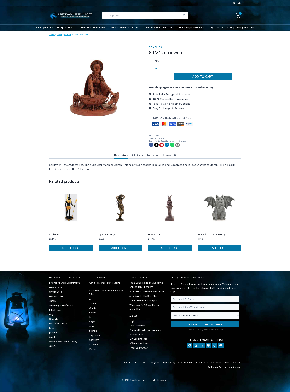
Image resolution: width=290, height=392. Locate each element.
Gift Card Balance (138, 338)
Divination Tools (57, 296)
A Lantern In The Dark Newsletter (147, 291)
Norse (175, 141)
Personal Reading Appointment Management (145, 332)
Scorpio (93, 330)
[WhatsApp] (172, 145)
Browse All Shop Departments (65, 282)
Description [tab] (121, 155)
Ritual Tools (55, 309)
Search (185, 15)
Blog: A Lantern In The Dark (125, 27)
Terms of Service (231, 362)
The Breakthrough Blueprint (143, 300)
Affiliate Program (151, 362)
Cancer (92, 312)
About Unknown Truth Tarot (158, 27)
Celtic (157, 141)
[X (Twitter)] (202, 345)
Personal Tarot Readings (93, 27)
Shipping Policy (185, 362)
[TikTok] (214, 345)
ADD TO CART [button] (71, 248)
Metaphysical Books (59, 323)
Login (132, 320)
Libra (91, 326)
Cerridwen (166, 141)
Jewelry (53, 332)
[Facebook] (151, 145)
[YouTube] (221, 345)
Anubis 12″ (54, 234)
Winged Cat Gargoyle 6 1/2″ (212, 234)
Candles (53, 336)
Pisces (92, 348)
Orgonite (53, 318)
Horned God (154, 234)
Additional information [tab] (145, 155)
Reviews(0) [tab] (169, 155)
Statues (67, 34)
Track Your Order (138, 347)
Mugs (52, 314)
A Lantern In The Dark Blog (143, 295)
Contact (136, 362)
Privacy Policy (168, 362)
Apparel (53, 300)
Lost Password (137, 325)
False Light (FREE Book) (193, 27)
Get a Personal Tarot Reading (104, 282)
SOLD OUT (219, 248)
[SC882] (94, 88)
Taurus (93, 303)
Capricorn (94, 339)
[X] (156, 145)
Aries (92, 298)
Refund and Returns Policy (208, 362)
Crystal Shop (55, 291)
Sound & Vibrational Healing (63, 341)
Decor (59, 34)
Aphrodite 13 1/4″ (108, 234)
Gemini (92, 308)
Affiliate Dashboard (139, 343)
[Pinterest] (161, 145)
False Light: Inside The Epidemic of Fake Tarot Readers (146, 284)
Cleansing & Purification (61, 305)
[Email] (177, 145)
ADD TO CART (202, 76)
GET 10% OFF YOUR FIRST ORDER (205, 324)
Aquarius (93, 344)
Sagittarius (94, 335)
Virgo (92, 321)
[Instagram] (196, 345)
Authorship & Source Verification (224, 367)
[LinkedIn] (167, 145)
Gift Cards (54, 345)
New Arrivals (55, 287)
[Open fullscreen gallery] (136, 130)
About (127, 362)
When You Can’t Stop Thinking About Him (234, 27)
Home (52, 34)
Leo (91, 317)
